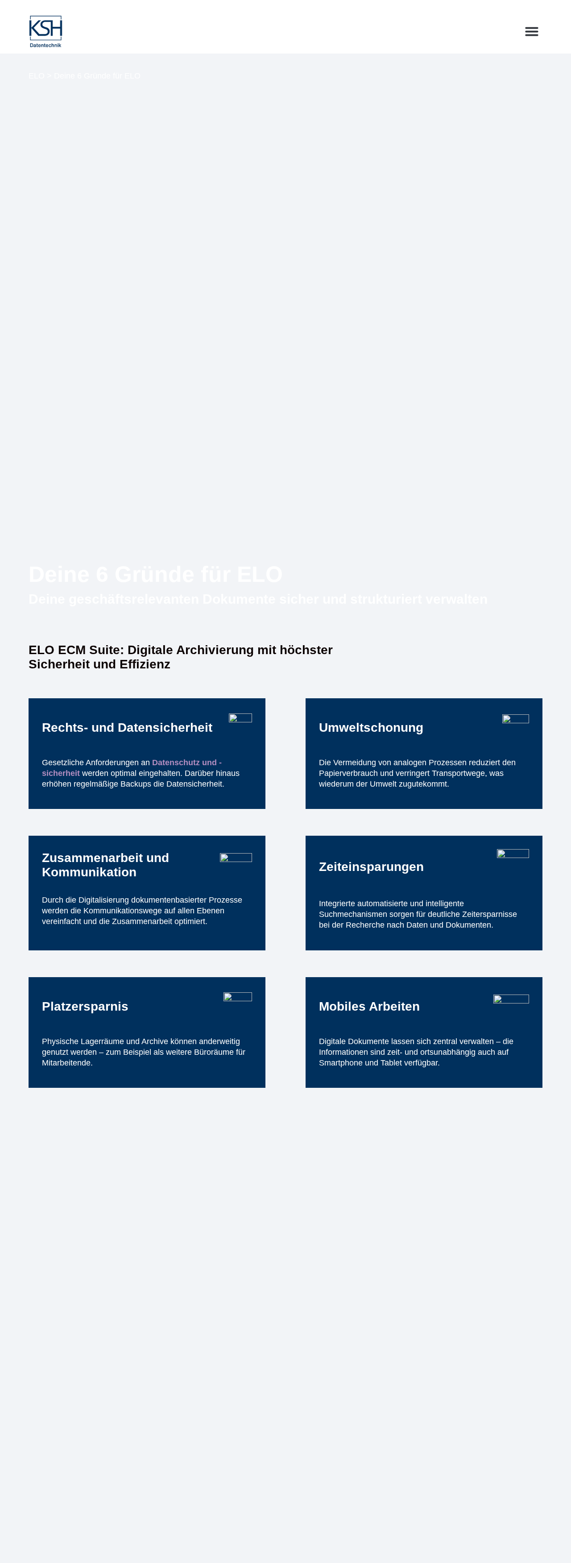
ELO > (40, 75)
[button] (531, 31)
